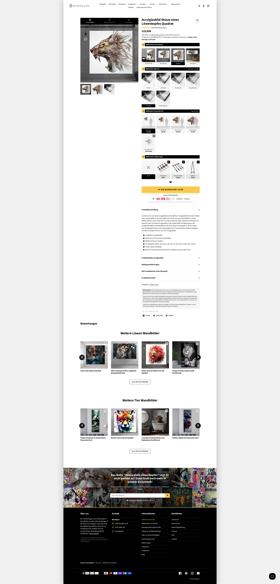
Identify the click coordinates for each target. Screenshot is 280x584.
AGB (173, 535)
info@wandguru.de (121, 523)
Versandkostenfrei (158, 35)
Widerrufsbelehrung (178, 527)
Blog (143, 554)
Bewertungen (146, 543)
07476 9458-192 (120, 527)
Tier (137, 400)
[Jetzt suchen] (167, 495)
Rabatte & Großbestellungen (151, 531)
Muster (197, 69)
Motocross (98, 563)
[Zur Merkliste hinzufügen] (197, 20)
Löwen (152, 284)
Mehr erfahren (94, 533)
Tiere (156, 284)
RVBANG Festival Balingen (109, 563)
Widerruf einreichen (148, 519)
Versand (174, 531)
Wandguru (197, 579)
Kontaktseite (119, 531)
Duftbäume (145, 550)
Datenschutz (176, 523)
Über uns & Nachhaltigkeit (150, 535)
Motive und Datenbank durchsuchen (141, 500)
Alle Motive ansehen (140, 382)
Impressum (175, 519)
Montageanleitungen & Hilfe (151, 527)
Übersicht (190, 69)
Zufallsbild (145, 547)
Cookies (174, 539)
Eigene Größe (195, 111)
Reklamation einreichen (150, 523)
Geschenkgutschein (148, 539)
